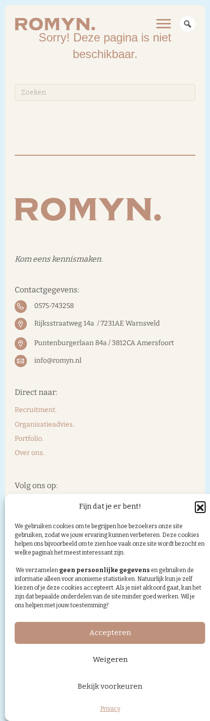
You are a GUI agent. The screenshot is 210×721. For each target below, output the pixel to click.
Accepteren (110, 632)
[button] (200, 507)
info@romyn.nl (58, 360)
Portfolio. (29, 438)
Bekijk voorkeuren (110, 686)
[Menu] (163, 24)
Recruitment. (36, 410)
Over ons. (29, 453)
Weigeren (110, 659)
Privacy (110, 708)
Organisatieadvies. (44, 424)
